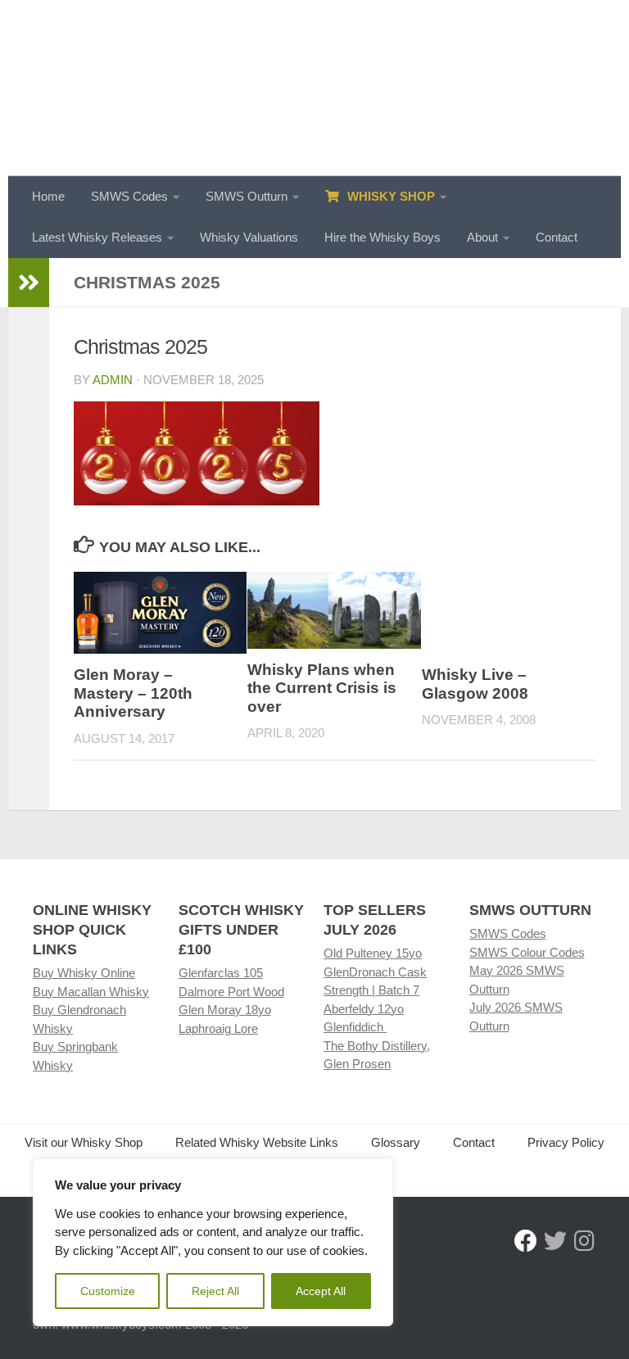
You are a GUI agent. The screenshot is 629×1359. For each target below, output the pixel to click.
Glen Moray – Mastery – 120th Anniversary (133, 693)
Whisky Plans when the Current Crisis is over (321, 688)
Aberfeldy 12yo (364, 1009)
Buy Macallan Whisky (91, 992)
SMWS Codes (129, 196)
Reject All (215, 1291)
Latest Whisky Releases (97, 237)
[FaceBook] (525, 1241)
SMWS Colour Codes (527, 952)
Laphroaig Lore (218, 1028)
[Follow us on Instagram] (584, 1241)
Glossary (395, 1142)
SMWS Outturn (246, 196)
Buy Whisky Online (84, 973)
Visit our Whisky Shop (84, 1142)
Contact (556, 237)
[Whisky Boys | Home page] (314, 88)
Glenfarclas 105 (221, 973)
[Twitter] (555, 1241)
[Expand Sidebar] (28, 282)
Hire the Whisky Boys (382, 237)
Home (48, 196)
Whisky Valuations (249, 237)
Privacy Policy (565, 1142)
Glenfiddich (355, 1027)
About (482, 237)
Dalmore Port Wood (231, 992)
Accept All (321, 1291)
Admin (113, 380)
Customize (107, 1291)
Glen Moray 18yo (225, 1010)
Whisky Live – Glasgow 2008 (475, 684)
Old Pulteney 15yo (373, 953)
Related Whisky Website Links (256, 1142)
